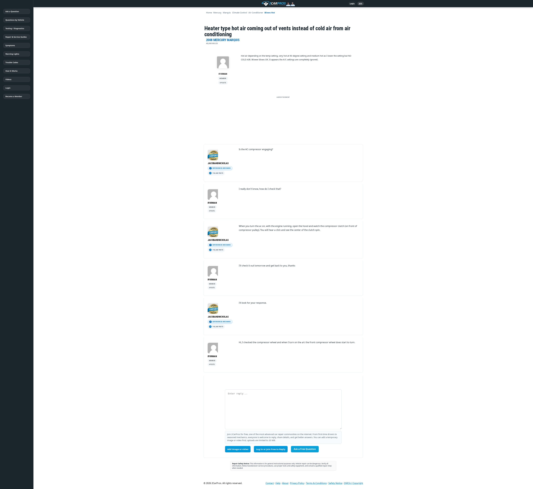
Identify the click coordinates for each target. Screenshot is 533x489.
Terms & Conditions (316, 483)
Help (277, 483)
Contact (270, 483)
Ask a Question (12, 11)
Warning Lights (12, 54)
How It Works (11, 71)
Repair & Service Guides (16, 37)
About (285, 483)
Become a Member (13, 96)
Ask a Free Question (305, 449)
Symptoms (10, 45)
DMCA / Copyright (353, 483)
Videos (8, 79)
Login (352, 3)
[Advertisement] (283, 119)
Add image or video (237, 449)
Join (360, 3)
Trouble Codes (11, 62)
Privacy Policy (297, 483)
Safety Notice (335, 483)
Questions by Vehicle (14, 20)
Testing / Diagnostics (14, 28)
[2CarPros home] (263, 3)
